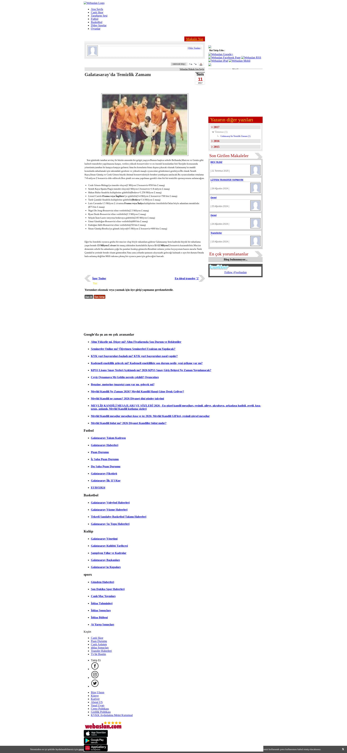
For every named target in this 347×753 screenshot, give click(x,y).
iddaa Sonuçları (100, 647)
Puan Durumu (100, 452)
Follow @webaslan (235, 272)
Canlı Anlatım (99, 644)
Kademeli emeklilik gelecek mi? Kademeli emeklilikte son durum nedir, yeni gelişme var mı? (147, 363)
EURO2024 (98, 487)
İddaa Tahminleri (101, 603)
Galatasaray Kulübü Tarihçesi (109, 545)
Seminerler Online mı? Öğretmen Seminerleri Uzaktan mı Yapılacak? (133, 348)
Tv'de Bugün (98, 654)
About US (97, 702)
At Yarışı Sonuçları (102, 624)
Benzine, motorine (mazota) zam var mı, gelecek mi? (123, 384)
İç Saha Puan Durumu (105, 459)
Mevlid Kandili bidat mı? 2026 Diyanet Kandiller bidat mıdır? (128, 423)
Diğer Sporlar (98, 25)
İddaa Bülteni (99, 617)
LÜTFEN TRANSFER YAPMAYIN (227, 180)
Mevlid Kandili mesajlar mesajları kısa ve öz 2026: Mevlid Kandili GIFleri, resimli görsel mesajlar (150, 416)
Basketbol (96, 22)
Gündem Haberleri (102, 582)
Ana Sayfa (97, 9)
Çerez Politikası (100, 708)
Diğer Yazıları (194, 48)
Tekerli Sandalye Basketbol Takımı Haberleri (118, 516)
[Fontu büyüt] (190, 64)
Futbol (94, 18)
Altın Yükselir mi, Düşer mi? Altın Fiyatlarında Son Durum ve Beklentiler (136, 341)
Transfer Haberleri (101, 650)
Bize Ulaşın (97, 692)
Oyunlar (95, 28)
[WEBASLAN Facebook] (95, 668)
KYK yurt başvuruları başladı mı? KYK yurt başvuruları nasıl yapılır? (134, 356)
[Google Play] (95, 743)
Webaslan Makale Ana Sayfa (192, 69)
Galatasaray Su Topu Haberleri (110, 523)
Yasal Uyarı (97, 705)
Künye (95, 695)
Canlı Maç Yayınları (103, 596)
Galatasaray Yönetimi (104, 538)
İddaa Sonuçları (101, 610)
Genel (214, 197)
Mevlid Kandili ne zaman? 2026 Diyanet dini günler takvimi (127, 398)
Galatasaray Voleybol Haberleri (110, 502)
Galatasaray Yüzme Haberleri (109, 509)
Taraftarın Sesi (99, 15)
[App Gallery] (96, 750)
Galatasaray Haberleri (104, 445)
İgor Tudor (99, 278)
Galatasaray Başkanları (105, 560)
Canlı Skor (97, 12)
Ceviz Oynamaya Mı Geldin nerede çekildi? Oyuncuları (125, 377)
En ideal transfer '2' (187, 278)
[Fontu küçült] (195, 64)
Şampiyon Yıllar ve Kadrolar (108, 552)
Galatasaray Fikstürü (104, 473)
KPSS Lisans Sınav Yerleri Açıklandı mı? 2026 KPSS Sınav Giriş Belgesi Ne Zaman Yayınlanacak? (151, 370)
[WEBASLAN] (94, 3)
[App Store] (96, 736)
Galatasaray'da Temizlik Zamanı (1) (235, 136)
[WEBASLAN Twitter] (95, 686)
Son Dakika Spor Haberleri (108, 589)
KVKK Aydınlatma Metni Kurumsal (112, 715)
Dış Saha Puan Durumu (105, 466)
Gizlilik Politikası (101, 711)
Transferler (216, 233)
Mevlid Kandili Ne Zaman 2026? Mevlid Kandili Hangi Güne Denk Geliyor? (137, 391)
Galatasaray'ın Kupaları (106, 567)
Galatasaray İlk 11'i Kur (106, 480)
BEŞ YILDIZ (216, 162)
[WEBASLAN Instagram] (95, 677)
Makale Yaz (194, 39)
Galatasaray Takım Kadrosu (108, 437)
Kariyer (95, 698)
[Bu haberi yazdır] (201, 64)
